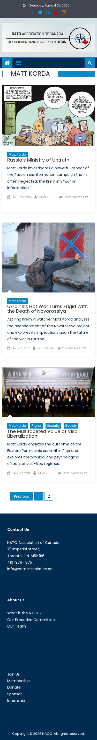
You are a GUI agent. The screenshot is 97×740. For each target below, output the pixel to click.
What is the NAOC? (24, 613)
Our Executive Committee (31, 619)
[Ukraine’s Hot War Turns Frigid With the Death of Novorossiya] (48, 257)
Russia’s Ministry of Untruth (38, 160)
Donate (14, 687)
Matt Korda (17, 154)
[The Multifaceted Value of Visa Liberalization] (48, 392)
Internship (16, 700)
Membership (18, 680)
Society (71, 425)
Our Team (16, 626)
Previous (21, 496)
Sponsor (14, 694)
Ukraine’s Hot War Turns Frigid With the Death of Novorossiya (47, 308)
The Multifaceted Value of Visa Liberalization (42, 433)
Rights (37, 425)
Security (53, 425)
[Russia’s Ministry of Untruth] (48, 115)
